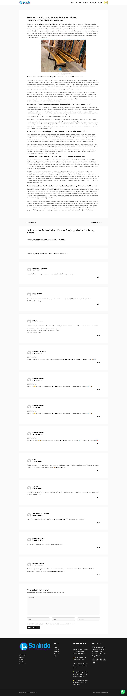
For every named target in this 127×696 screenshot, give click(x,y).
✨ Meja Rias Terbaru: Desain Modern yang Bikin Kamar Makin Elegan (80, 682)
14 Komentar (30, 20)
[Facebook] (93, 659)
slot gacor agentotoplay (39, 351)
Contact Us (93, 2)
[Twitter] (97, 659)
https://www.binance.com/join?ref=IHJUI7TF (52, 571)
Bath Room (22, 661)
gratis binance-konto (38, 563)
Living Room (22, 655)
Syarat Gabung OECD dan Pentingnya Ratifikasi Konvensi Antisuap (71, 359)
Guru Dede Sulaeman (54, 386)
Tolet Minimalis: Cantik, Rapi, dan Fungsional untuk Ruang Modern (80, 666)
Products (78, 2)
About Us (85, 2)
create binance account (38, 538)
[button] (123, 692)
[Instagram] (104, 659)
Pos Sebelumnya (30, 222)
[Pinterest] (94, 662)
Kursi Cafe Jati (38, 20)
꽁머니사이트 (35, 486)
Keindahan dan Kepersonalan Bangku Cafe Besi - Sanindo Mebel (49, 239)
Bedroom (21, 657)
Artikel (100, 2)
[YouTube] (101, 659)
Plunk (34, 459)
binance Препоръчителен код (40, 268)
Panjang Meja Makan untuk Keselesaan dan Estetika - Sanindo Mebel (50, 253)
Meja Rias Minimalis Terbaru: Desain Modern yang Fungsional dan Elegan (80, 651)
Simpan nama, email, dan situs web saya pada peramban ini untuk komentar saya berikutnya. (52, 623)
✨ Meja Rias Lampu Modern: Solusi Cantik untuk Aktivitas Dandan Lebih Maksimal (80, 674)
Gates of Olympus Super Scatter (40, 513)
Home (72, 2)
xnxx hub (34, 320)
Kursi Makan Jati (47, 20)
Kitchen (21, 659)
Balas (98, 277)
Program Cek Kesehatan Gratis (63, 440)
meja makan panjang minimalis (46, 24)
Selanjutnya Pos (96, 222)
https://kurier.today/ (60, 467)
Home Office (22, 664)
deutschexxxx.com (37, 293)
